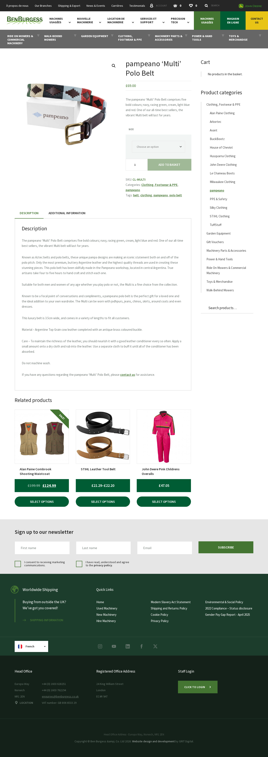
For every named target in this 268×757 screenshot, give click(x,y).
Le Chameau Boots (222, 173)
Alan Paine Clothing (222, 113)
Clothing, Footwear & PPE (159, 185)
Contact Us (257, 20)
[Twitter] (155, 646)
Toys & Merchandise (219, 282)
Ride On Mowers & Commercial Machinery (226, 270)
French (30, 646)
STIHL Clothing (220, 216)
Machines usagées (56, 20)
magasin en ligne (233, 20)
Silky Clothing (218, 208)
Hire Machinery (106, 621)
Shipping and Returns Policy (169, 608)
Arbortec (215, 122)
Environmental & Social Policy (224, 602)
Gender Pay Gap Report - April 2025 (227, 615)
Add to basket (169, 165)
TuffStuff (216, 225)
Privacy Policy (160, 621)
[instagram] (100, 646)
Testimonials (137, 6)
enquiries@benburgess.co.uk (60, 696)
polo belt (175, 195)
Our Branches (43, 6)
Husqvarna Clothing (223, 156)
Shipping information (46, 620)
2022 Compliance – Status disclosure (228, 608)
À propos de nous (17, 6)
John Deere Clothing (223, 165)
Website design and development (153, 741)
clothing (146, 195)
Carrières (117, 6)
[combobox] (219, 5)
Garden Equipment (218, 233)
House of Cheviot (221, 147)
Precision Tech (178, 20)
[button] (113, 66)
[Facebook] (141, 646)
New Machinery (106, 615)
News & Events (95, 6)
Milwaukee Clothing (222, 182)
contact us (127, 375)
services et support (148, 20)
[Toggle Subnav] (69, 22)
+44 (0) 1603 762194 (54, 690)
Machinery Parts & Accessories (226, 251)
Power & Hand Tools (219, 259)
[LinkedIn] (127, 646)
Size (131, 129)
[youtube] (114, 646)
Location (26, 703)
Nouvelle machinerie (85, 20)
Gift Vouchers (215, 242)
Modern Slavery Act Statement (171, 602)
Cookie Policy (159, 615)
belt (136, 195)
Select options (42, 502)
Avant (213, 130)
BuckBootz (217, 139)
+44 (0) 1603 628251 (54, 684)
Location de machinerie (116, 20)
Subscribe (226, 547)
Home (100, 602)
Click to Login (194, 687)
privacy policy (103, 565)
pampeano (133, 190)
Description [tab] (29, 213)
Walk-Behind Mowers (220, 290)
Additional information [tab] (67, 213)
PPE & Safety (218, 199)
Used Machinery (106, 608)
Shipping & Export (69, 6)
